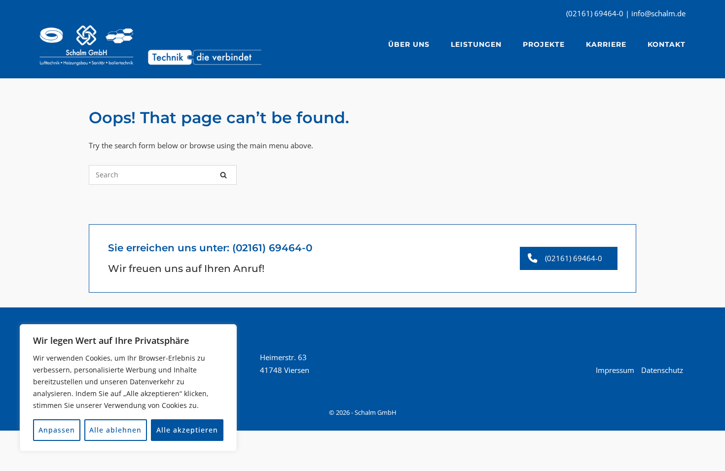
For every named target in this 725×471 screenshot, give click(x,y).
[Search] (223, 175)
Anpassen (56, 430)
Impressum (615, 370)
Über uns (409, 44)
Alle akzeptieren (187, 430)
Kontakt (667, 44)
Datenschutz (662, 370)
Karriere (606, 44)
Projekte (544, 44)
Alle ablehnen (115, 430)
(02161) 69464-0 (272, 248)
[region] (128, 387)
